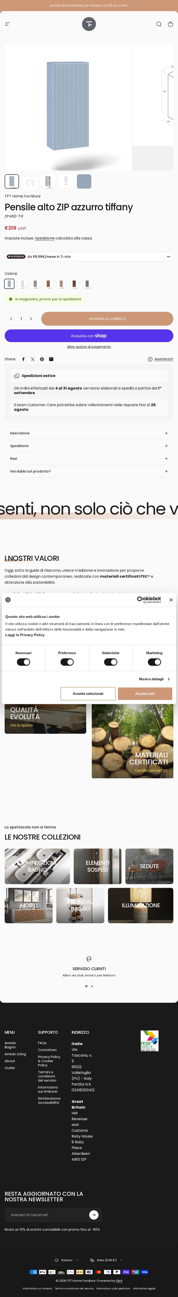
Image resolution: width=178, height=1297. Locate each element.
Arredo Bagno (10, 1045)
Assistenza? (164, 359)
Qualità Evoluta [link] (25, 713)
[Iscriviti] (94, 1215)
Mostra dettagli (151, 679)
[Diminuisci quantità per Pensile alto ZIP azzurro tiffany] (10, 318)
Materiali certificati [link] (148, 758)
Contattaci (47, 1050)
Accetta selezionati (88, 694)
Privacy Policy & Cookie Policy (49, 1061)
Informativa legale (144, 1288)
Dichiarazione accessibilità (49, 1100)
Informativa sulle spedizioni (113, 1288)
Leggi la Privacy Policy (25, 635)
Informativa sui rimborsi (48, 1089)
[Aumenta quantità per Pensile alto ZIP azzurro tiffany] (32, 318)
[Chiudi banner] (171, 599)
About (10, 1061)
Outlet (10, 1068)
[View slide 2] (92, 986)
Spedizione (44, 238)
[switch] (67, 662)
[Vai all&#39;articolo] (12, 181)
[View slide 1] (86, 986)
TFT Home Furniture (23, 196)
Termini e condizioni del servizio (47, 1076)
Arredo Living (15, 1054)
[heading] (28, 714)
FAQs (42, 1043)
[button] (89, 433)
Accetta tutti (145, 694)
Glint (119, 1281)
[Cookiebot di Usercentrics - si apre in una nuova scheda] (140, 599)
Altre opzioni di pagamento (89, 347)
